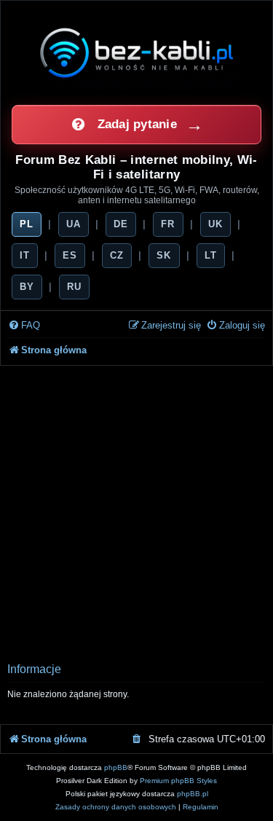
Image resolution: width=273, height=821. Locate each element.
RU (74, 286)
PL (26, 224)
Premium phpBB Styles (178, 781)
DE (121, 224)
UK (215, 224)
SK (164, 255)
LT (211, 255)
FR (168, 224)
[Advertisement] (136, 509)
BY (27, 286)
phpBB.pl (192, 794)
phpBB (115, 767)
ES (70, 255)
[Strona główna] (137, 52)
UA (73, 224)
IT (25, 255)
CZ (117, 255)
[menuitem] (24, 326)
